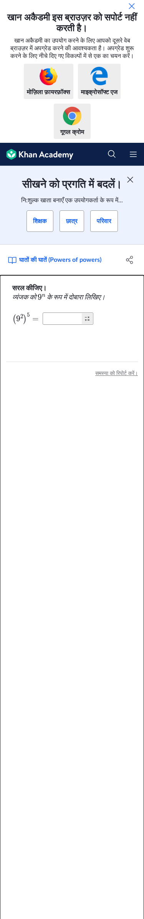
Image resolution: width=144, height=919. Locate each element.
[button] (87, 318)
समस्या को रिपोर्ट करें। (116, 373)
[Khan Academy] (36, 154)
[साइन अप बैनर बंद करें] (130, 179)
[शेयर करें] (129, 260)
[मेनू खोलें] (133, 154)
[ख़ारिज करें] (132, 6)
